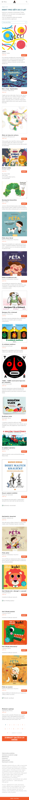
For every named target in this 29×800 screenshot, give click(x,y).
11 (7, 733)
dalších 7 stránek (17, 733)
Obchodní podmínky (8, 753)
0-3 (7, 7)
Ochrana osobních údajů (9, 755)
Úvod (3, 7)
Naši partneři (6, 760)
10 (22, 729)
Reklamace (5, 756)
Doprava (5, 758)
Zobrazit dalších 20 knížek (14, 739)
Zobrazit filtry (7, 22)
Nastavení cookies (7, 762)
